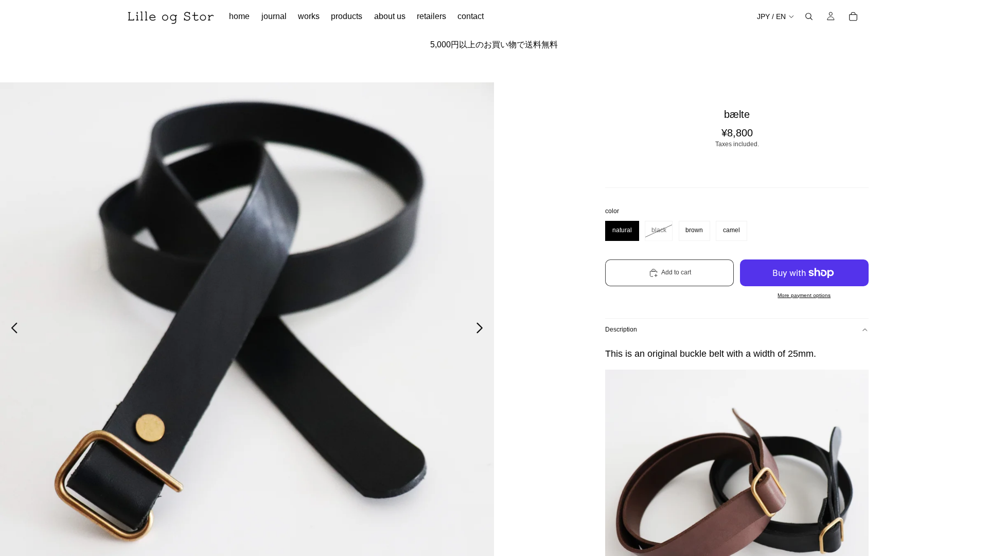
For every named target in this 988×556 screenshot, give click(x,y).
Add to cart (676, 272)
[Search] (809, 16)
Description (621, 329)
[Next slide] (482, 329)
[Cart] (853, 16)
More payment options (804, 295)
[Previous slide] (11, 329)
